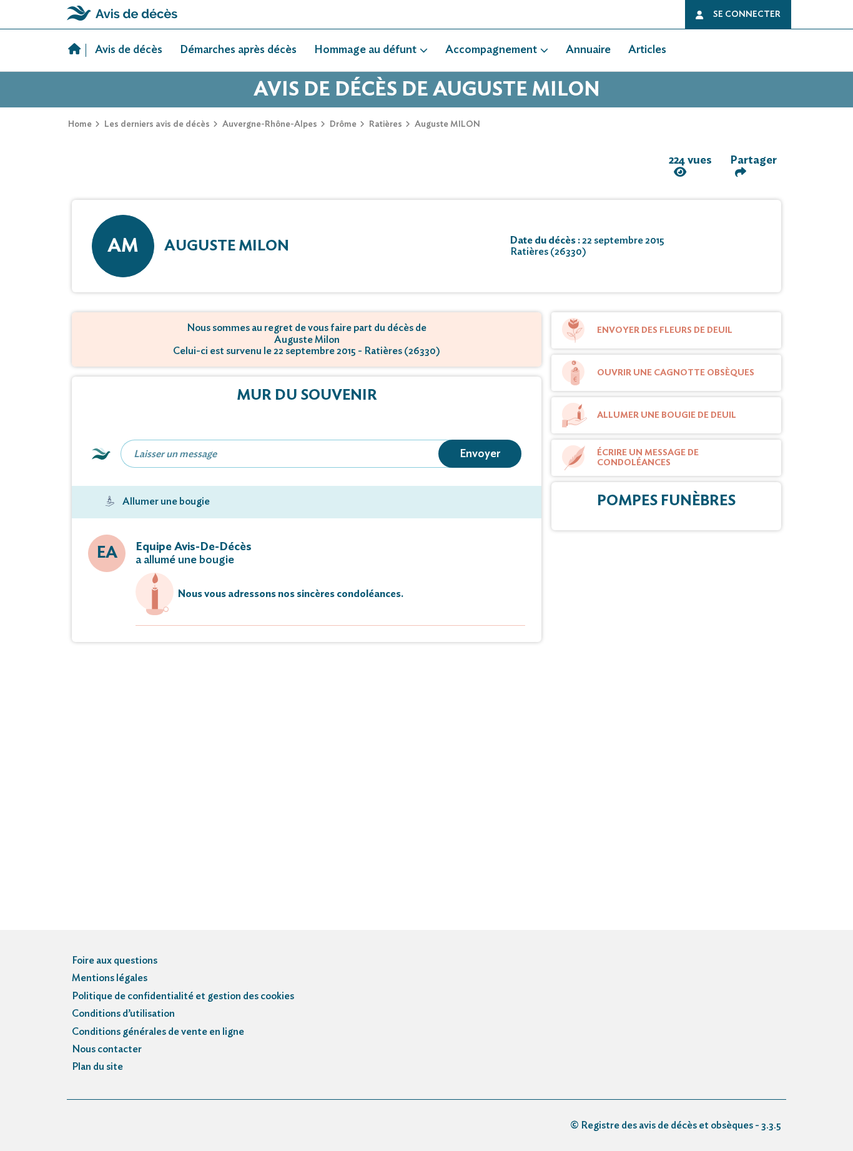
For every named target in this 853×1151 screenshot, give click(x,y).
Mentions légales (109, 978)
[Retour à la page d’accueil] (122, 21)
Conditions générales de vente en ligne (158, 1032)
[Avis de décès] (77, 50)
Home (80, 124)
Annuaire (588, 50)
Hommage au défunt (365, 50)
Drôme (343, 124)
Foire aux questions (114, 961)
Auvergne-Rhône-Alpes (269, 124)
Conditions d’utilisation (123, 1014)
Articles (647, 50)
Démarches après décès (238, 50)
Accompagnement (491, 50)
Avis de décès (128, 50)
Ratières (385, 124)
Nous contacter (107, 1049)
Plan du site (97, 1067)
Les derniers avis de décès (157, 124)
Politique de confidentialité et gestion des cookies (183, 996)
